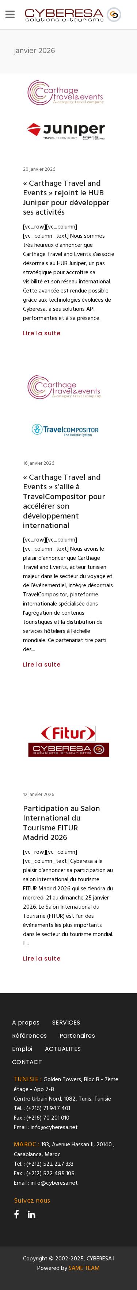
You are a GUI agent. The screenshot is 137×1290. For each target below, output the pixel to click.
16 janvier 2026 (38, 463)
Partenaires (77, 1035)
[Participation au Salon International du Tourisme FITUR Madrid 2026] (68, 740)
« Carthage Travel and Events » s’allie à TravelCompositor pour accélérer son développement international (64, 501)
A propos (26, 1022)
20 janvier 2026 (39, 169)
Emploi (22, 1049)
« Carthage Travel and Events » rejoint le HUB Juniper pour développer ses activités (66, 198)
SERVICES (66, 1022)
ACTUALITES (63, 1049)
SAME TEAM (84, 1268)
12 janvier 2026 (38, 795)
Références (29, 1035)
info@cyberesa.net (54, 1127)
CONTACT (27, 1062)
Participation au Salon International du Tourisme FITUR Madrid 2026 (61, 823)
